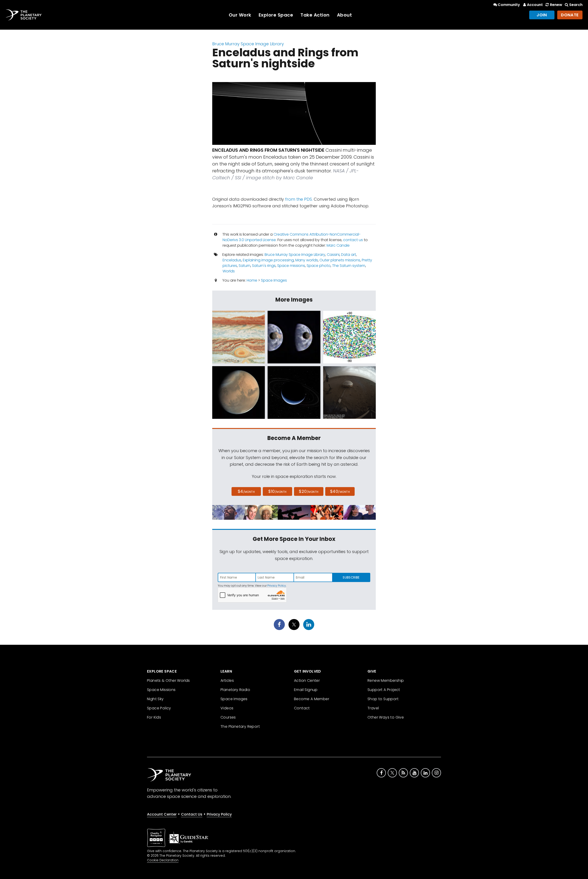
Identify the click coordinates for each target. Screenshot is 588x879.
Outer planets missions (339, 260)
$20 (308, 491)
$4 (246, 491)
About (344, 15)
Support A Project (384, 689)
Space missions (291, 265)
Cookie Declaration (162, 860)
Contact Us (191, 814)
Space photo (319, 265)
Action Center (307, 680)
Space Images (274, 280)
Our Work (240, 15)
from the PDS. (299, 199)
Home (252, 280)
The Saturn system (348, 265)
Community (509, 4)
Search (575, 4)
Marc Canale (338, 245)
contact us (353, 240)
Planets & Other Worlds (168, 680)
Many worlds (306, 260)
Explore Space (276, 15)
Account (535, 4)
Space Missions (161, 689)
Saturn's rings (264, 265)
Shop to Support (383, 699)
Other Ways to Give (386, 717)
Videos (226, 708)
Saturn (244, 265)
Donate (570, 15)
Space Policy (159, 708)
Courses (228, 717)
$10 (277, 491)
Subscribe (351, 577)
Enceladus (232, 260)
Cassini (333, 254)
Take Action (315, 15)
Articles (227, 680)
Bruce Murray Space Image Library (248, 44)
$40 (340, 491)
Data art (348, 254)
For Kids (154, 717)
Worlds (229, 271)
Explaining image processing (268, 260)
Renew (556, 4)
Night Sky (155, 699)
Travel (373, 708)
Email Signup (306, 689)
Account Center (162, 814)
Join (542, 15)
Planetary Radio (235, 689)
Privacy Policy (276, 586)
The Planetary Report (240, 726)
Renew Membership (386, 680)
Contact (302, 708)
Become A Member (311, 699)
